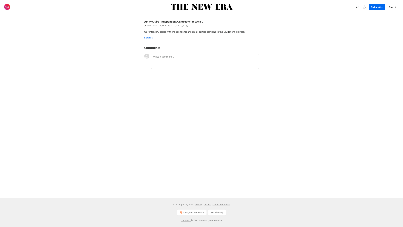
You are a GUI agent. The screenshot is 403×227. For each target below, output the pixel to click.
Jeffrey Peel (151, 25)
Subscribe (377, 7)
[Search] (357, 7)
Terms (207, 204)
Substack (186, 220)
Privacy (198, 204)
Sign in (393, 7)
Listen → (148, 37)
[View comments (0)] (183, 26)
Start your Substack (193, 212)
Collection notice (221, 204)
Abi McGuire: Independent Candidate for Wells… (174, 21)
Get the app (217, 212)
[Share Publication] (364, 7)
